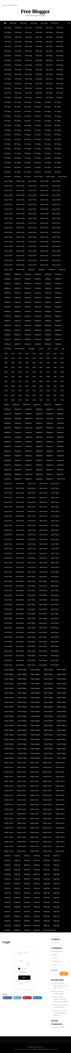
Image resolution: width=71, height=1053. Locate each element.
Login (49, 349)
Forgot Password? (22, 971)
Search (54, 970)
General (55, 958)
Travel (55, 965)
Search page (54, 572)
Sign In (24, 977)
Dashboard (31, 270)
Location (41, 349)
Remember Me (24, 968)
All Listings (59, 97)
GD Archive (7, 349)
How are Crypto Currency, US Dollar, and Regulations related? (60, 999)
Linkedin (38, 998)
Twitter (17, 998)
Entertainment (57, 951)
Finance (55, 954)
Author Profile (38, 177)
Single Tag (7, 856)
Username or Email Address (23, 953)
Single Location (8, 763)
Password (20, 961)
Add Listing (13, 23)
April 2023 (56, 942)
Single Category (9, 670)
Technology (56, 961)
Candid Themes (52, 1049)
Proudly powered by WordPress (23, 1049)
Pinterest (28, 998)
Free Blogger (35, 11)
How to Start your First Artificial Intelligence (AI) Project (60, 1013)
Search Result (8, 577)
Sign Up (20, 984)
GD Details (31, 349)
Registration (16, 404)
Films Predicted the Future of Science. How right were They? (60, 985)
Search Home (61, 479)
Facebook (8, 998)
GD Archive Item (20, 349)
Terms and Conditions (49, 930)
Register (6, 404)
